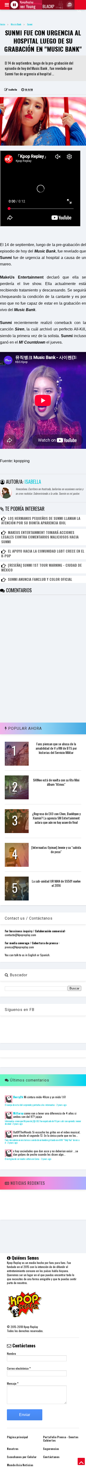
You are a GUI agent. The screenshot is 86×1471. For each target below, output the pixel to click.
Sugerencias (51, 1449)
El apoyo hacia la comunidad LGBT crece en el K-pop (42, 553)
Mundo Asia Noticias (20, 1465)
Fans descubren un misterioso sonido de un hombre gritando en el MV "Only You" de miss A (42, 1141)
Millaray (18, 1113)
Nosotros (12, 1449)
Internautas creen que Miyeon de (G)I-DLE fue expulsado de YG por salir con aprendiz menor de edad (43, 1123)
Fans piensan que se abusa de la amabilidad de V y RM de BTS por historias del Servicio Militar (56, 748)
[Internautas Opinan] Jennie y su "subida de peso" (56, 849)
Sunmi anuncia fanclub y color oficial (40, 579)
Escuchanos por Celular (22, 1457)
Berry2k (18, 1097)
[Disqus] (43, 654)
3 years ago (46, 1159)
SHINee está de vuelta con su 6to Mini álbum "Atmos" (56, 782)
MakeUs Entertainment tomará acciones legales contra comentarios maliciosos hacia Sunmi (40, 537)
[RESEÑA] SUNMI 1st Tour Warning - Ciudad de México (41, 567)
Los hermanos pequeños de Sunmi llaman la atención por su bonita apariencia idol (40, 521)
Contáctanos (51, 1457)
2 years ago (61, 1105)
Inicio (2, 24)
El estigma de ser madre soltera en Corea (22, 1159)
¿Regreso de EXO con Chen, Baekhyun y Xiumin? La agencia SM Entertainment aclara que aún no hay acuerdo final (56, 818)
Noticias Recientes (27, 1183)
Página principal (17, 1437)
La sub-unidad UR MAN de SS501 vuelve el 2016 (56, 883)
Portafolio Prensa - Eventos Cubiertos (60, 1438)
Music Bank (16, 24)
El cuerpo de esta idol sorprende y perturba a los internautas (30, 1105)
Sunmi (29, 24)
